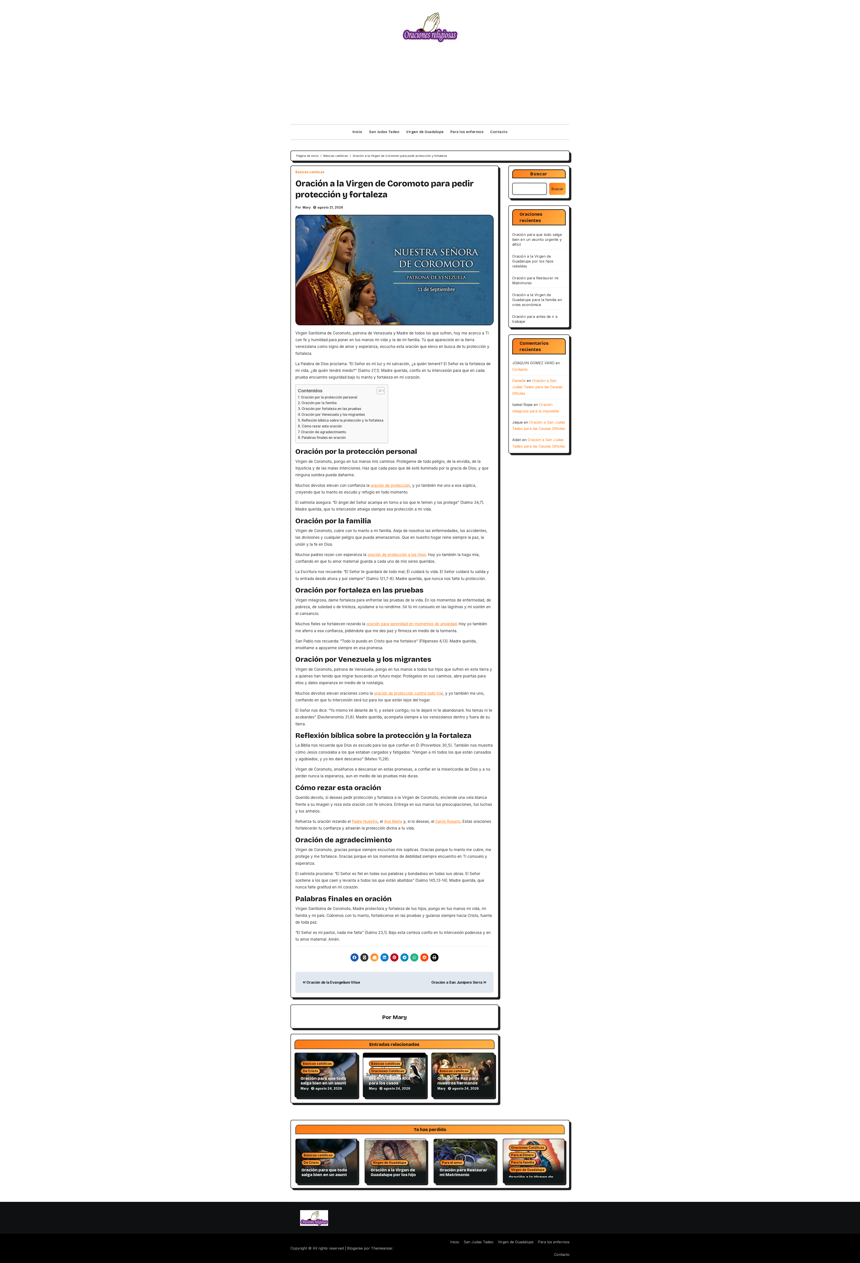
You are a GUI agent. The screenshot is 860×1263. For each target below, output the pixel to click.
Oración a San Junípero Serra (457, 982)
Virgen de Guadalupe (425, 132)
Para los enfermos (467, 132)
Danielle (519, 380)
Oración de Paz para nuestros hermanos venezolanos (457, 1083)
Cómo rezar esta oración (322, 426)
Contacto (498, 132)
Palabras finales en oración (324, 437)
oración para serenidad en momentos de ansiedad (411, 624)
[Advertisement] (430, 90)
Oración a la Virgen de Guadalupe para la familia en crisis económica (537, 300)
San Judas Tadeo (384, 132)
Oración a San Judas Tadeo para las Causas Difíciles (537, 387)
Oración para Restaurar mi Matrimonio (463, 1172)
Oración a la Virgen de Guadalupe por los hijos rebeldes (533, 261)
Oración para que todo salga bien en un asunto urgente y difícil (325, 1083)
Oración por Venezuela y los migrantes (333, 414)
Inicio (357, 132)
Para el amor (452, 1162)
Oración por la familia (319, 403)
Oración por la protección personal (329, 397)
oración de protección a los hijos (397, 554)
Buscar (538, 174)
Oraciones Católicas (387, 1071)
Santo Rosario (447, 821)
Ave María (393, 821)
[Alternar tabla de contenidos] (378, 390)
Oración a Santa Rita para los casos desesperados (389, 1083)
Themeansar (381, 1248)
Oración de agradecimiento (323, 432)
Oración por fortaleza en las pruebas (331, 409)
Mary (307, 207)
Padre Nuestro (365, 821)
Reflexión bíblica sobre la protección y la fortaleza (342, 420)
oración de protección (390, 485)
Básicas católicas (310, 172)
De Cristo (310, 1071)
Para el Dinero (522, 1155)
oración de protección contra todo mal (408, 693)
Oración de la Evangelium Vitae (333, 982)
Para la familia (522, 1162)
